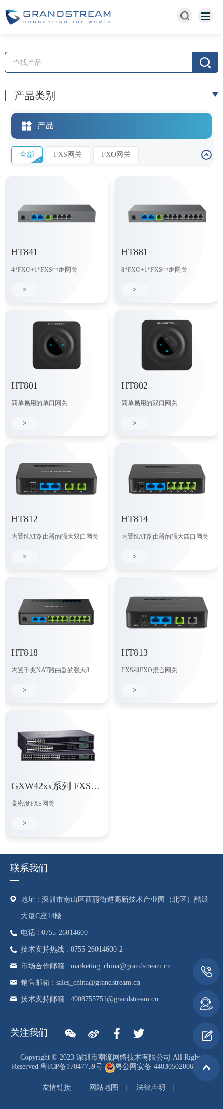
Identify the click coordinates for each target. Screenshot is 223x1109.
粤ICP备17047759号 (71, 1067)
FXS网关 (68, 154)
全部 (27, 154)
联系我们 (29, 868)
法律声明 (150, 1087)
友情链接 (56, 1087)
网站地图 (103, 1087)
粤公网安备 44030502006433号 (163, 1067)
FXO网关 (116, 154)
